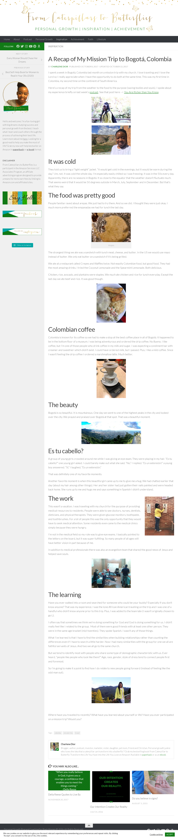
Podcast (27, 39)
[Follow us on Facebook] (18, 46)
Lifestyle (101, 39)
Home (7, 39)
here (25, 139)
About (17, 39)
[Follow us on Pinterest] (34, 46)
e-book (30, 149)
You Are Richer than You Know (141, 92)
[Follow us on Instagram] (26, 46)
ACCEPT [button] (170, 834)
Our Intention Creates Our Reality (108, 806)
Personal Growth (44, 39)
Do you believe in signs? (145, 798)
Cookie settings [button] (156, 834)
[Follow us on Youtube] (30, 46)
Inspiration (61, 39)
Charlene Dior (59, 66)
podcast (93, 92)
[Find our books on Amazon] (38, 46)
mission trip (68, 733)
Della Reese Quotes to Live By (64, 794)
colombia (58, 733)
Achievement (77, 39)
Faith (90, 39)
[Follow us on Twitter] (22, 46)
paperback (147, 754)
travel (77, 733)
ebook (163, 754)
